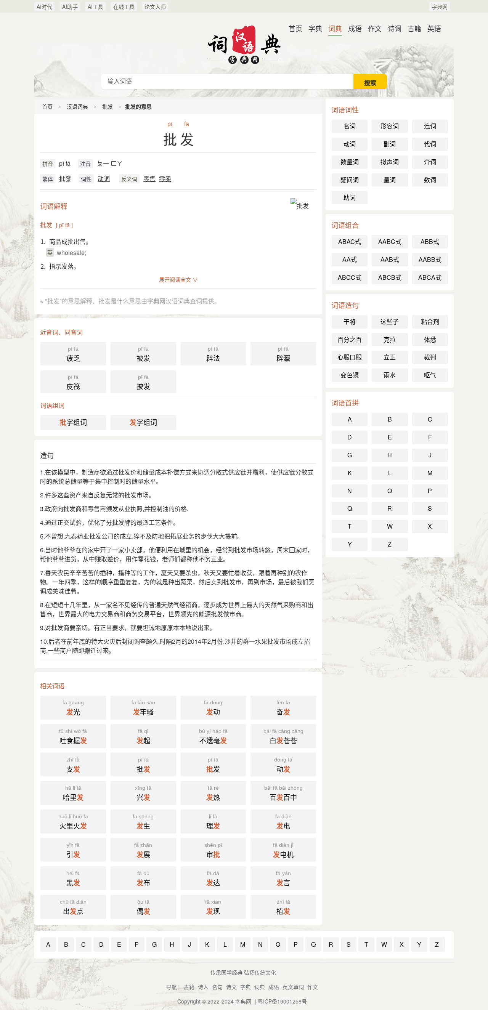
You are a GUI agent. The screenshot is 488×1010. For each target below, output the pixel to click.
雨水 (390, 374)
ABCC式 (349, 277)
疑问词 (349, 179)
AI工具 (95, 6)
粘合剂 (430, 321)
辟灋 (283, 354)
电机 (283, 850)
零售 (149, 178)
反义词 (129, 179)
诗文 (231, 987)
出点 (73, 907)
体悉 (430, 339)
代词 (430, 143)
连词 (430, 126)
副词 (390, 143)
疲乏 (73, 354)
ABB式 (430, 241)
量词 (390, 179)
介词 (430, 161)
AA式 (349, 259)
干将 (350, 321)
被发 (143, 354)
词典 (335, 28)
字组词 (73, 422)
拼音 (47, 163)
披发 (143, 382)
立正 (390, 357)
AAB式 (389, 259)
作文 (375, 28)
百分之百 (349, 339)
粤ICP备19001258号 (282, 1001)
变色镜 (349, 374)
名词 (350, 126)
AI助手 (70, 6)
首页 (295, 28)
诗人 (203, 987)
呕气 (430, 374)
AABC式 (389, 241)
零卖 (165, 178)
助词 (350, 197)
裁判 (430, 357)
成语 (355, 28)
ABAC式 (349, 241)
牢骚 (143, 708)
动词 (104, 178)
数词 (430, 179)
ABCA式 (429, 277)
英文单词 (293, 987)
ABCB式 (389, 277)
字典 (315, 28)
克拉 (390, 339)
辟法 (213, 354)
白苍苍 (283, 736)
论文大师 (155, 6)
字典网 (440, 6)
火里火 (73, 822)
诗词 (394, 28)
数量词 (349, 161)
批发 (107, 106)
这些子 (389, 321)
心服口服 (349, 357)
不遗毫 (213, 736)
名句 (217, 987)
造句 (47, 455)
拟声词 (389, 161)
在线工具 (124, 6)
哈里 (73, 793)
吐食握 (73, 736)
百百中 (283, 793)
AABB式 (430, 259)
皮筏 (73, 382)
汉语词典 (244, 43)
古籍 (414, 28)
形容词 (389, 126)
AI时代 (44, 6)
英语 (434, 28)
